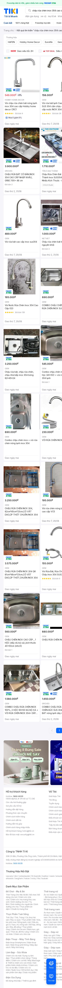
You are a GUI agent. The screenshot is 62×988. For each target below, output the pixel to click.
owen (52, 876)
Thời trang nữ (51, 891)
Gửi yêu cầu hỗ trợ (13, 806)
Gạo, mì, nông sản (20, 924)
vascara (9, 876)
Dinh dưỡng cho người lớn (22, 904)
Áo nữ (46, 895)
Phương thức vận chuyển (16, 813)
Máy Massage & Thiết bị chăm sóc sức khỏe (23, 961)
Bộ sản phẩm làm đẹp (22, 971)
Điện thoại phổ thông (20, 945)
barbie (45, 876)
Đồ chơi (32, 895)
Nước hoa (16, 970)
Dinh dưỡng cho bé (19, 902)
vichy (33, 878)
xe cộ (43, 16)
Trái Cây (9, 917)
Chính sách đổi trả (13, 820)
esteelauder (24, 876)
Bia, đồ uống (15, 927)
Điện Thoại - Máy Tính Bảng (20, 939)
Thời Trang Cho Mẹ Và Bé (17, 895)
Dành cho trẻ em (19, 929)
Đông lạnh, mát (24, 922)
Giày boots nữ (54, 940)
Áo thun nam (49, 913)
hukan (27, 878)
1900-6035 (18, 796)
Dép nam (57, 953)
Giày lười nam (49, 951)
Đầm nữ (53, 895)
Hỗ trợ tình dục (27, 970)
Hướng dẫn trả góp (14, 824)
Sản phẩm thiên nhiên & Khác (21, 964)
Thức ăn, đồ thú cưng (20, 932)
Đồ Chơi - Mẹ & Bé (15, 891)
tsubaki (45, 878)
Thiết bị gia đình (29, 981)
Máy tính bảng (18, 947)
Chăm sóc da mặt (13, 956)
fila (38, 878)
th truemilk (36, 876)
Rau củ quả (15, 920)
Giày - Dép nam (52, 947)
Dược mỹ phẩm (29, 972)
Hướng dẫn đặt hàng (14, 809)
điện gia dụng (32, 16)
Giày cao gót (49, 935)
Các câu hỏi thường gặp (16, 802)
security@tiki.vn (27, 834)
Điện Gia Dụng (13, 977)
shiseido (10, 878)
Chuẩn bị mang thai (19, 909)
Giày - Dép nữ (51, 932)
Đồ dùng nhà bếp (13, 981)
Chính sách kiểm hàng (15, 816)
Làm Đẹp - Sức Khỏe (16, 952)
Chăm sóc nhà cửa (22, 934)
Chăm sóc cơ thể (19, 960)
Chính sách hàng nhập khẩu (18, 827)
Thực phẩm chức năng (20, 958)
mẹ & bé (52, 16)
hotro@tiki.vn (28, 831)
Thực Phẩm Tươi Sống (17, 914)
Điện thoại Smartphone (16, 942)
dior (16, 876)
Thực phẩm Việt (28, 920)
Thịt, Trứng (19, 917)
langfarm (19, 878)
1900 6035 (18, 863)
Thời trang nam (52, 909)
